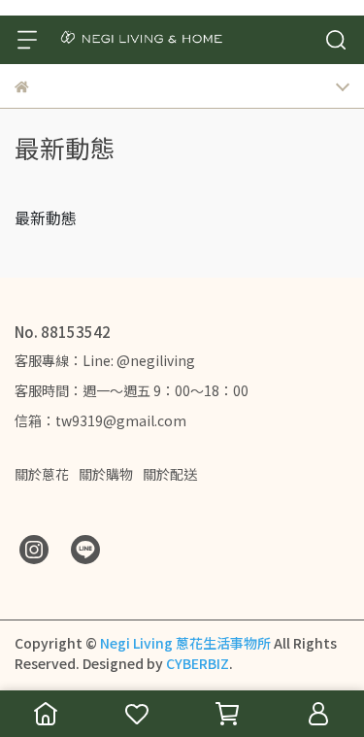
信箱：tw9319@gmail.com (100, 420)
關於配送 (170, 474)
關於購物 (106, 474)
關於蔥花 (42, 474)
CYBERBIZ (197, 663)
